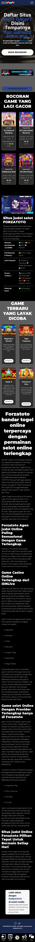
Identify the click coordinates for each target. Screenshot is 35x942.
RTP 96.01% (26, 360)
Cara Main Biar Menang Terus (17, 88)
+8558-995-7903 (25, 291)
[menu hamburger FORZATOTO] (32, 3)
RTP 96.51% (8, 360)
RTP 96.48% (26, 404)
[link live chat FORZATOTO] (19, 924)
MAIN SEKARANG (17, 52)
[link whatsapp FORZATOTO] (15, 924)
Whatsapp (24, 41)
